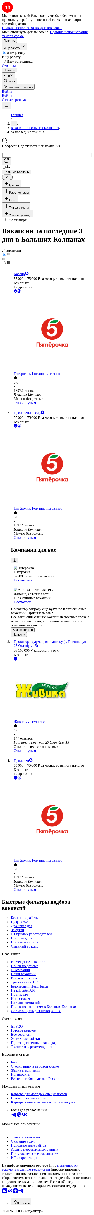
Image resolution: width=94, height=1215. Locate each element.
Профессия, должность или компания (31, 146)
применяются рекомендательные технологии (40, 1167)
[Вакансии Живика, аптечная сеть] (51, 690)
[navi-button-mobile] (6, 105)
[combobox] (23, 150)
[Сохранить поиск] (6, 161)
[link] (9, 81)
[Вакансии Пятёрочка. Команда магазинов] (51, 333)
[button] (7, 91)
